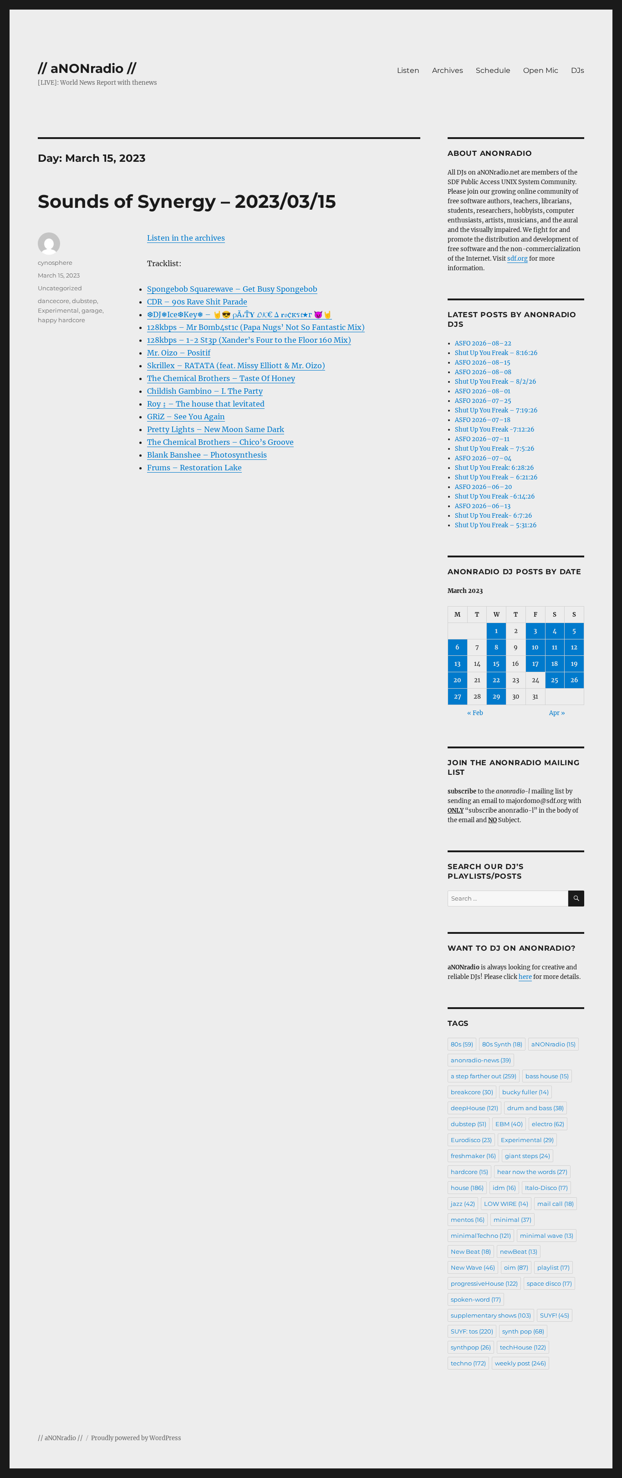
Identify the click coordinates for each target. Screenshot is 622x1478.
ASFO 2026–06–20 (483, 487)
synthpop (471, 1347)
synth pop (523, 1331)
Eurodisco (471, 1139)
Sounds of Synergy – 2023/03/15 (187, 201)
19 (574, 664)
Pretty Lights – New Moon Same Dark (215, 429)
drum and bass (535, 1108)
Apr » (557, 713)
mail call (555, 1203)
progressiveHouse (484, 1283)
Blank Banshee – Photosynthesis (207, 454)
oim (516, 1267)
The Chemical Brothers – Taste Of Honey (221, 378)
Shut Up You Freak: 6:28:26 (494, 468)
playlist (553, 1267)
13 (457, 664)
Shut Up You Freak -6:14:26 (495, 496)
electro (548, 1124)
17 (535, 664)
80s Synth (502, 1044)
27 (457, 696)
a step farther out (483, 1076)
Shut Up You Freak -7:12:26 (495, 429)
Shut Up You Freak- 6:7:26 (493, 516)
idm (504, 1187)
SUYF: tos (472, 1331)
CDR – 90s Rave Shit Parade (197, 301)
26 (574, 680)
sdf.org (517, 259)
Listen (408, 70)
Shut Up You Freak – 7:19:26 (496, 410)
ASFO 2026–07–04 (483, 458)
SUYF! (554, 1315)
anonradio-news (481, 1060)
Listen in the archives (186, 237)
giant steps (527, 1155)
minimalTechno (481, 1235)
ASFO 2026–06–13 (482, 506)
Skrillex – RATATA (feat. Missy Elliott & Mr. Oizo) (236, 365)
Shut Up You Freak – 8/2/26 (495, 382)
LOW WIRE (506, 1203)
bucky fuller (525, 1092)
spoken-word (476, 1299)
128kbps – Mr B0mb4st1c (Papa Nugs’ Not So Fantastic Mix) (256, 327)
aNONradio (553, 1044)
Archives (447, 70)
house (467, 1187)
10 (535, 647)
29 (496, 696)
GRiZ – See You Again (186, 416)
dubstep (84, 300)
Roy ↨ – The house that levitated (206, 403)
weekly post (520, 1363)
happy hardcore (61, 320)
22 (496, 680)
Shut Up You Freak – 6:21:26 (496, 477)
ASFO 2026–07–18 (482, 420)
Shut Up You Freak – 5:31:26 (496, 525)
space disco (549, 1283)
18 (554, 664)
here (525, 977)
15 (496, 664)
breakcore (472, 1092)
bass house (547, 1076)
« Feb (475, 713)
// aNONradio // (87, 68)
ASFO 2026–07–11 (482, 439)
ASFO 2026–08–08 (483, 372)
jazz (463, 1203)
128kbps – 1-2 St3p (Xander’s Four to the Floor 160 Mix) (249, 340)
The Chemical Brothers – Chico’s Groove (220, 442)
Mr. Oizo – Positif (178, 352)
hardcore (469, 1171)
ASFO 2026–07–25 (483, 401)
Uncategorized (60, 288)
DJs (577, 70)
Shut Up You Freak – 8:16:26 (496, 353)
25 (554, 680)
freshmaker (473, 1155)
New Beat (471, 1251)
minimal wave (546, 1235)
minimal (512, 1219)
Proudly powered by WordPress (136, 1438)
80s (462, 1044)
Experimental (58, 310)
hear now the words (532, 1171)
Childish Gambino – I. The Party (205, 391)
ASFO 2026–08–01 (482, 391)
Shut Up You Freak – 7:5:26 (495, 449)
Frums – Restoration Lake (194, 467)
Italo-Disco (546, 1187)
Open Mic (540, 70)
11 (554, 647)
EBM (509, 1124)
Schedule (493, 70)
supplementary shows (491, 1315)
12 (574, 647)
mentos (467, 1219)
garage (92, 310)
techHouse (523, 1347)
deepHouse (474, 1108)
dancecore (53, 300)
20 (457, 680)
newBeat (518, 1251)
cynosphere (55, 262)
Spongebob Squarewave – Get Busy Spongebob (232, 289)
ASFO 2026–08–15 (482, 362)
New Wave (473, 1267)
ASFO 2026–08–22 (483, 343)
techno (468, 1363)
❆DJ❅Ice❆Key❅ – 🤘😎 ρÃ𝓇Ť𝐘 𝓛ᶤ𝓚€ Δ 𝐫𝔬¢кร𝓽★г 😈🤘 (239, 314)
